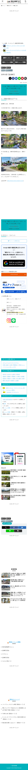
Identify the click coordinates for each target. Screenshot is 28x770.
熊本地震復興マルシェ (8, 647)
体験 (4, 70)
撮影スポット (9, 70)
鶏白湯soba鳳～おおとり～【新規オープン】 (13, 722)
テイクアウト (15, 363)
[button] (25, 78)
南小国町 (18, 378)
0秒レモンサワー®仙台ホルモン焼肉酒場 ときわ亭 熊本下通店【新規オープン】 (14, 709)
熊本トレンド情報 (20, 62)
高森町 (12, 380)
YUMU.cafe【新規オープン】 (9, 713)
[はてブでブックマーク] (16, 78)
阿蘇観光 (15, 365)
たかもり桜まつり (6, 661)
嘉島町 (4, 376)
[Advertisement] (14, 26)
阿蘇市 (9, 378)
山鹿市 (13, 374)
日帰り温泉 (5, 365)
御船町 (9, 376)
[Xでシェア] (10, 78)
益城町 (9, 67)
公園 (11, 365)
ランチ (9, 363)
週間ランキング (7, 58)
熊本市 (4, 374)
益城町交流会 (5, 650)
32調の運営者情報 (7, 399)
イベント (7, 367)
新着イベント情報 (14, 642)
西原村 (4, 378)
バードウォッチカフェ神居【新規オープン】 (13, 704)
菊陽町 (13, 376)
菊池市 (18, 374)
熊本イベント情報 (7, 62)
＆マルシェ (5, 654)
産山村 (8, 380)
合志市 (9, 374)
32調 (4, 403)
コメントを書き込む (15, 240)
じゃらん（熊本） (10, 390)
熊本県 (4, 67)
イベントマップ (14, 274)
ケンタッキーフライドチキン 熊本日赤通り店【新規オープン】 (14, 718)
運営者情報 (14, 765)
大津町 (18, 376)
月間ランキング (20, 58)
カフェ (4, 363)
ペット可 (12, 367)
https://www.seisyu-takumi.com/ (15, 180)
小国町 (13, 378)
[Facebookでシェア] (13, 78)
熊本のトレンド (15, 699)
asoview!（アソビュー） (13, 392)
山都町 (17, 380)
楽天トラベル (9, 388)
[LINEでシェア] (19, 78)
